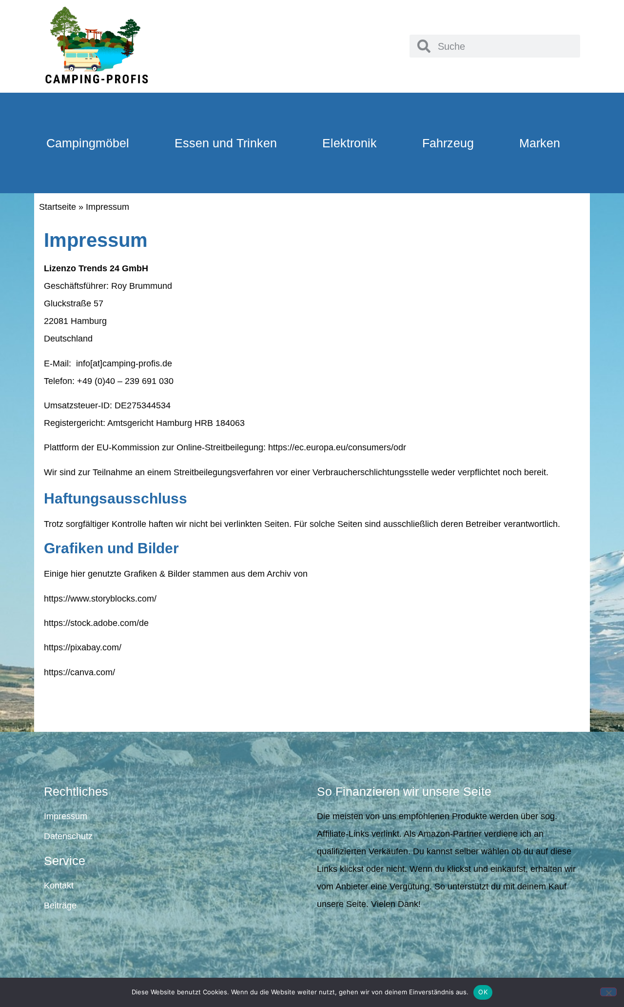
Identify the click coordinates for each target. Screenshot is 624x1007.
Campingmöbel (87, 143)
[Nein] (608, 991)
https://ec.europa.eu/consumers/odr (337, 447)
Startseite (57, 207)
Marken (539, 143)
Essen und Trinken (226, 143)
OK (483, 992)
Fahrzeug (448, 143)
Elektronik (349, 143)
